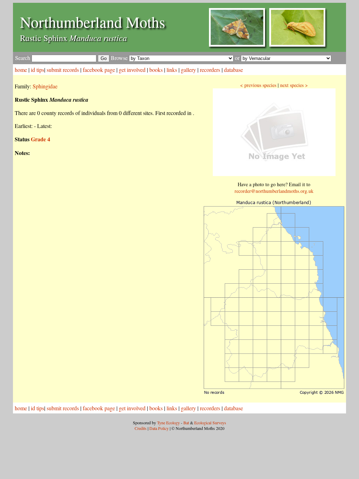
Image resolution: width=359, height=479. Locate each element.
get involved (132, 69)
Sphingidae (45, 86)
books (156, 69)
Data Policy (159, 428)
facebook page (99, 69)
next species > (294, 85)
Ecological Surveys (210, 422)
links (172, 69)
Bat (186, 422)
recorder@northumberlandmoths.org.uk (274, 191)
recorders (210, 69)
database (233, 69)
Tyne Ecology (168, 422)
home (21, 69)
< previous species (258, 85)
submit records (63, 69)
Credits (141, 428)
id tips (37, 69)
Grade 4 (40, 139)
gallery (188, 69)
